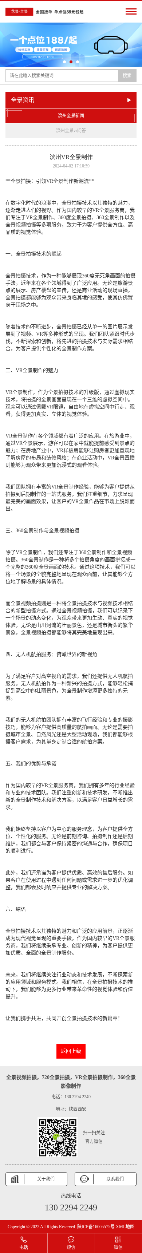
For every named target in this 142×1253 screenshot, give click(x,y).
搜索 (127, 75)
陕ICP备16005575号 (96, 1226)
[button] (64, 61)
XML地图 (125, 1226)
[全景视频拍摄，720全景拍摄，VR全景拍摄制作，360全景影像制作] (45, 12)
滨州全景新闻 (71, 115)
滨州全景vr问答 (71, 130)
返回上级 (71, 1051)
